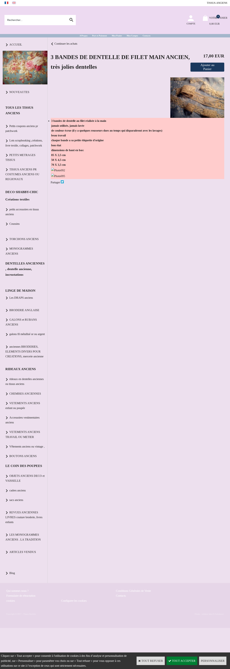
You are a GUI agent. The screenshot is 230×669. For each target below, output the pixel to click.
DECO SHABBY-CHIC (21, 192)
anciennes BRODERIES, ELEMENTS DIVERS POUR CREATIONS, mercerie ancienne (24, 351)
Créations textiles (17, 199)
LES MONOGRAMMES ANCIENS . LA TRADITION (23, 537)
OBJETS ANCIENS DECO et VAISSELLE (25, 478)
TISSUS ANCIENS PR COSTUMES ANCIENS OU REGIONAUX (22, 174)
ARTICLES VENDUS (22, 551)
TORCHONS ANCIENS (24, 239)
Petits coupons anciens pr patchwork (21, 128)
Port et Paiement (99, 36)
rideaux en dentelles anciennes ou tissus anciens (24, 381)
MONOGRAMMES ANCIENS (19, 251)
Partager (55, 182)
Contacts (146, 36)
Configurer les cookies (74, 600)
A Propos (84, 36)
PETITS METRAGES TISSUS (20, 157)
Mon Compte (132, 36)
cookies (10, 600)
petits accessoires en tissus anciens (22, 212)
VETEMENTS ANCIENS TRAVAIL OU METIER (22, 434)
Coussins (14, 223)
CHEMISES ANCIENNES (25, 393)
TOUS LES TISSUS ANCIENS (19, 110)
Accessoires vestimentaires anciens (22, 420)
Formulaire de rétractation (20, 595)
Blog (12, 573)
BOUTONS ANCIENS (23, 456)
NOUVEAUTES (19, 92)
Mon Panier (117, 36)
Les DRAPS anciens (21, 297)
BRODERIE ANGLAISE (24, 310)
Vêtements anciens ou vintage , (27, 446)
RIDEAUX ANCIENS (20, 369)
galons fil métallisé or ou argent (27, 334)
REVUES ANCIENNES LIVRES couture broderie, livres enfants (23, 517)
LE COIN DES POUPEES (23, 466)
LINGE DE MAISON (20, 290)
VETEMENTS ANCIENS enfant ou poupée (22, 406)
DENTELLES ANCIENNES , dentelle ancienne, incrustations (25, 269)
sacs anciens (16, 499)
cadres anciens (17, 490)
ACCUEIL (15, 44)
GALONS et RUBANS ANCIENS (21, 322)
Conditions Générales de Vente (133, 590)
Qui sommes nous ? (17, 590)
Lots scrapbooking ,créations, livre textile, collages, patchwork (24, 143)
